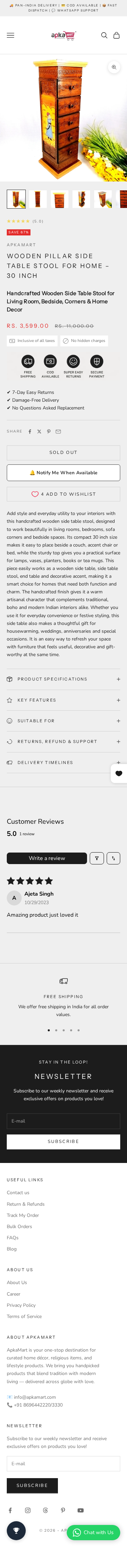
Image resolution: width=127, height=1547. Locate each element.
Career (13, 1294)
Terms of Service (24, 1316)
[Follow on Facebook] (10, 1510)
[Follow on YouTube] (80, 1510)
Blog (12, 1249)
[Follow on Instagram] (27, 1510)
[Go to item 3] (59, 199)
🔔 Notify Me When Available (63, 473)
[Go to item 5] (102, 199)
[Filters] (97, 858)
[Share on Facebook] (30, 431)
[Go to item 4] (81, 199)
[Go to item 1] (16, 199)
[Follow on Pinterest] (63, 1510)
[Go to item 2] (37, 199)
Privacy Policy (21, 1305)
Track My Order (23, 1215)
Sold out (63, 453)
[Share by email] (58, 431)
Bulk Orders (19, 1226)
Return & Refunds (26, 1204)
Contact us (18, 1192)
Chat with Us (98, 1532)
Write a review (47, 858)
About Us (17, 1282)
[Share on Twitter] (39, 431)
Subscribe (63, 1142)
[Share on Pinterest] (48, 431)
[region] (63, 998)
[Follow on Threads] (45, 1510)
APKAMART (21, 244)
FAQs (13, 1238)
